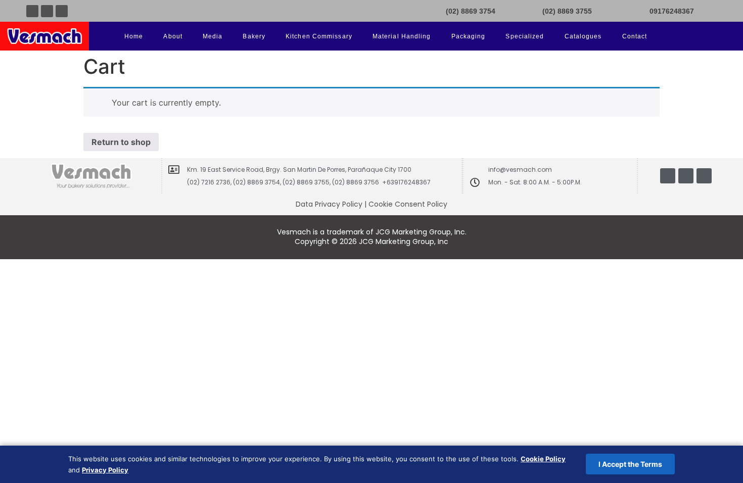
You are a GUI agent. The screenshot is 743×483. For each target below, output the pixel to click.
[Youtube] (47, 11)
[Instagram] (62, 11)
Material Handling (402, 36)
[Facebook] (32, 11)
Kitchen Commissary (319, 36)
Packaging (468, 36)
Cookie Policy (543, 459)
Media (213, 36)
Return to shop (121, 142)
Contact (634, 36)
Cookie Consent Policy (407, 204)
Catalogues (583, 36)
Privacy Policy (105, 470)
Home (133, 36)
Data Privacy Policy (329, 204)
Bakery (254, 36)
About (172, 36)
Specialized (524, 36)
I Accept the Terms (630, 464)
